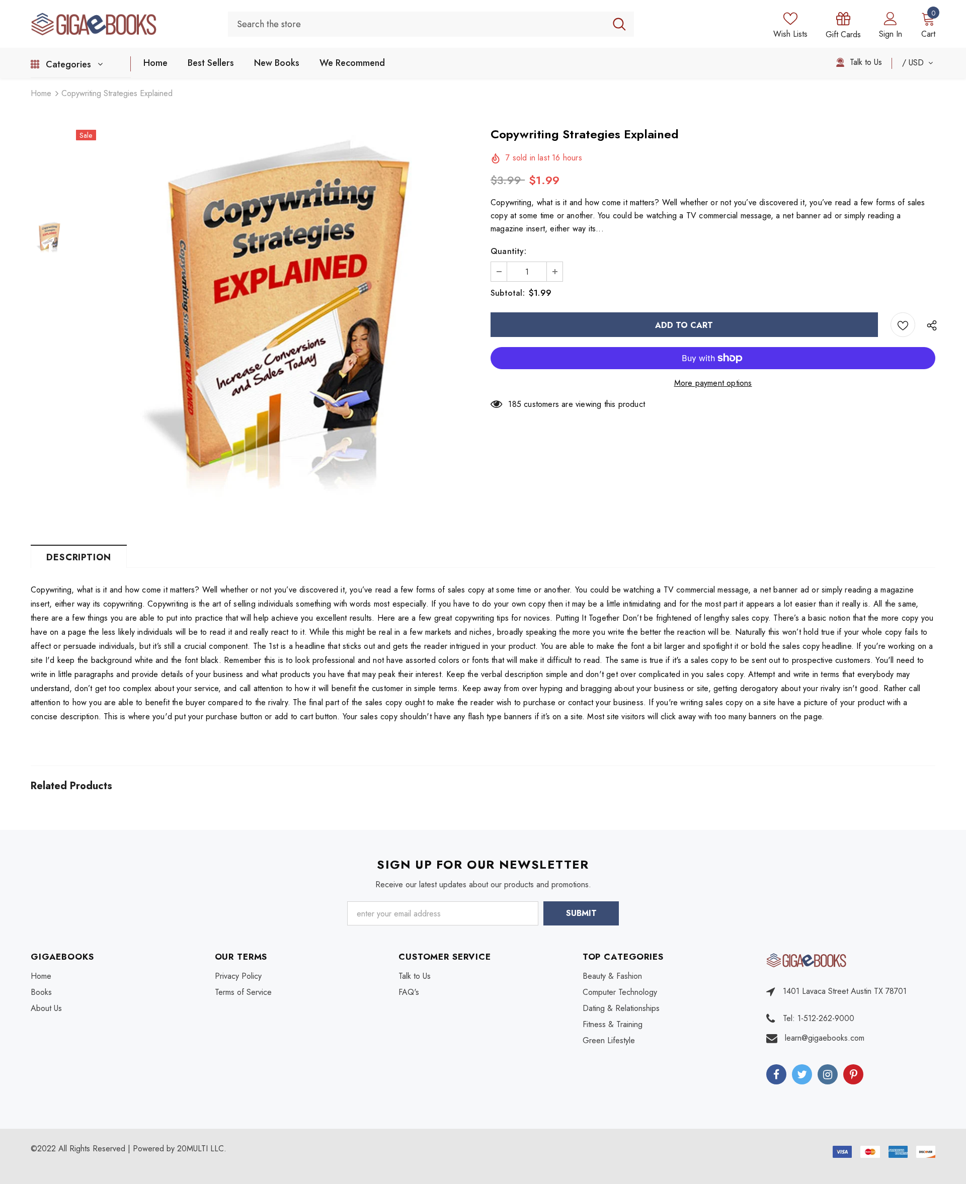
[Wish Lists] (903, 324)
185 (514, 404)
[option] (275, 329)
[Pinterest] (853, 1074)
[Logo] (122, 24)
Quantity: (508, 251)
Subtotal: (508, 293)
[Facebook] (776, 1074)
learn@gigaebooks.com (824, 1038)
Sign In (890, 34)
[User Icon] (890, 18)
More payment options (713, 383)
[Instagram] (828, 1074)
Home (41, 93)
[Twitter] (802, 1074)
